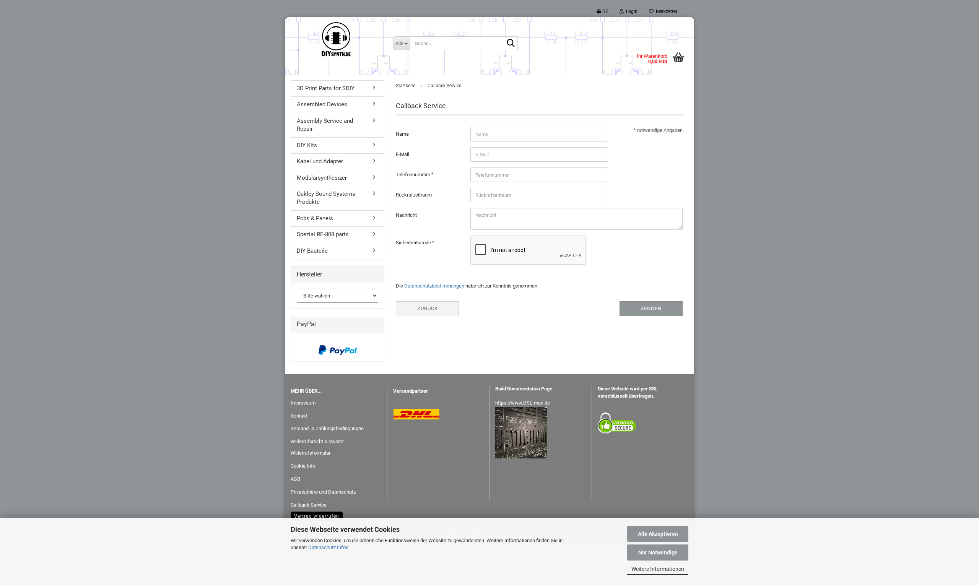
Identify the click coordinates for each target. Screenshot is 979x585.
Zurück (427, 308)
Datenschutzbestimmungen (434, 286)
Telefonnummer (413, 174)
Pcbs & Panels (315, 218)
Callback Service (309, 505)
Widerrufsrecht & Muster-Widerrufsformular (318, 447)
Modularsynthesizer (322, 177)
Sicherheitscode (414, 242)
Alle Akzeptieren (658, 534)
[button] (602, 11)
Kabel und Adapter (320, 161)
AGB (295, 479)
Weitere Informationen (657, 569)
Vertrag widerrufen (316, 516)
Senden (651, 308)
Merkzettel (665, 11)
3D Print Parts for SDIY (326, 88)
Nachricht (406, 215)
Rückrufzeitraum (414, 195)
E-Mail (402, 154)
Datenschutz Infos (328, 547)
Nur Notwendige (658, 552)
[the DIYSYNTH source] (336, 40)
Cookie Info (303, 466)
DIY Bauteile (312, 250)
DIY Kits (307, 145)
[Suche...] (510, 43)
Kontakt (299, 416)
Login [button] (630, 11)
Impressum (303, 403)
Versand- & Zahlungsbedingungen (327, 428)
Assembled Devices (322, 104)
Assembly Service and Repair (325, 124)
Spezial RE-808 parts (323, 234)
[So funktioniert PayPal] (338, 350)
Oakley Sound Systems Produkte (326, 197)
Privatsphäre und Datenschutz (323, 492)
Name (402, 134)
